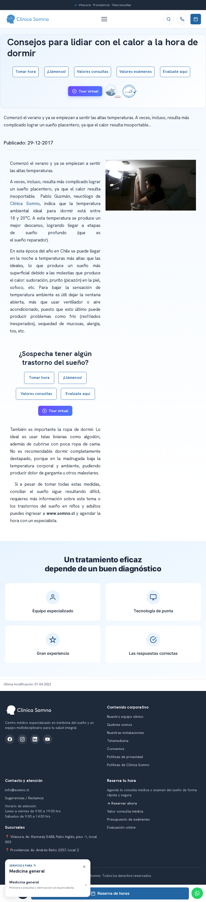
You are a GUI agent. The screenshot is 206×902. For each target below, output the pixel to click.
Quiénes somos (119, 724)
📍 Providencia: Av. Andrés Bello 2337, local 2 (42, 850)
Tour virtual (88, 91)
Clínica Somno (25, 203)
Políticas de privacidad (125, 757)
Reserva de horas (113, 893)
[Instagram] (22, 739)
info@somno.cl (17, 790)
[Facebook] (10, 739)
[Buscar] (168, 19)
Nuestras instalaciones (125, 732)
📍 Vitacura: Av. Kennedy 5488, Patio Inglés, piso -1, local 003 (51, 839)
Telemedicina (117, 740)
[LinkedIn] (35, 739)
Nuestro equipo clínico (125, 716)
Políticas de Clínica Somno (128, 765)
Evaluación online (121, 827)
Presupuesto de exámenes (128, 819)
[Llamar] (182, 19)
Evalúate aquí (175, 71)
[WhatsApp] (197, 893)
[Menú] (106, 19)
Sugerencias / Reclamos (24, 798)
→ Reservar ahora (122, 803)
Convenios (115, 748)
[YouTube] (47, 739)
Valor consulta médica (125, 811)
